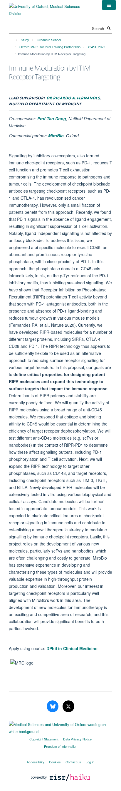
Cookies (55, 762)
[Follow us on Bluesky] (53, 706)
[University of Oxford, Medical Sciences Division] (51, 8)
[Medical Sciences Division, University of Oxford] (60, 726)
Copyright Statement (43, 739)
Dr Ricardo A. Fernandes (73, 97)
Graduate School (49, 40)
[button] (109, 5)
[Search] (108, 28)
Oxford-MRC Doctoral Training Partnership (49, 47)
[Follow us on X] (68, 706)
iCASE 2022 (96, 47)
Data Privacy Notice (77, 739)
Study (25, 40)
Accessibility (35, 762)
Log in (90, 762)
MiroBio (56, 135)
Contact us (73, 762)
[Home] (14, 40)
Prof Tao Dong (51, 118)
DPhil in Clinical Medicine (72, 648)
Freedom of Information (60, 746)
